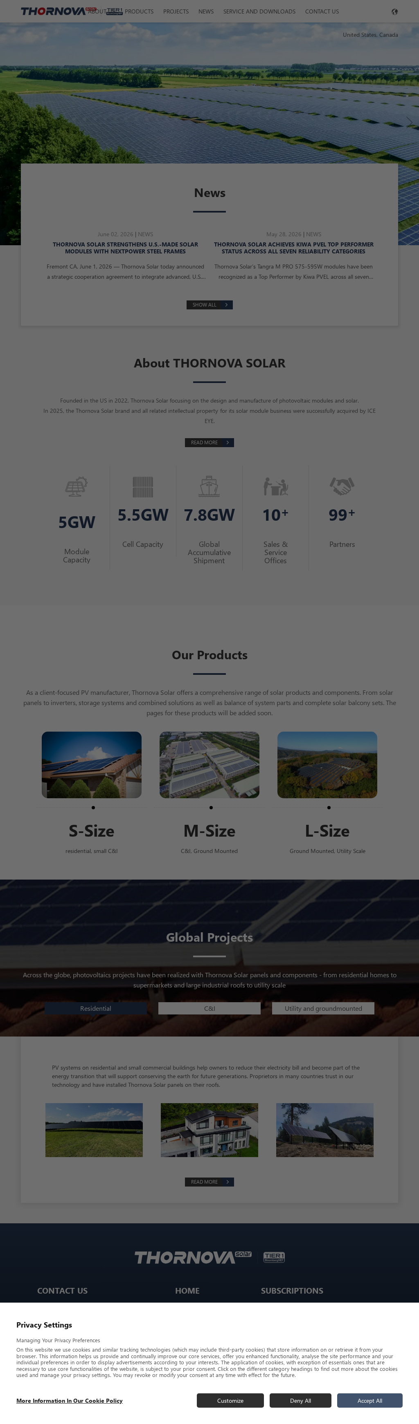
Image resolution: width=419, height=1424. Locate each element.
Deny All (300, 1400)
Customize (230, 1400)
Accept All (370, 1400)
